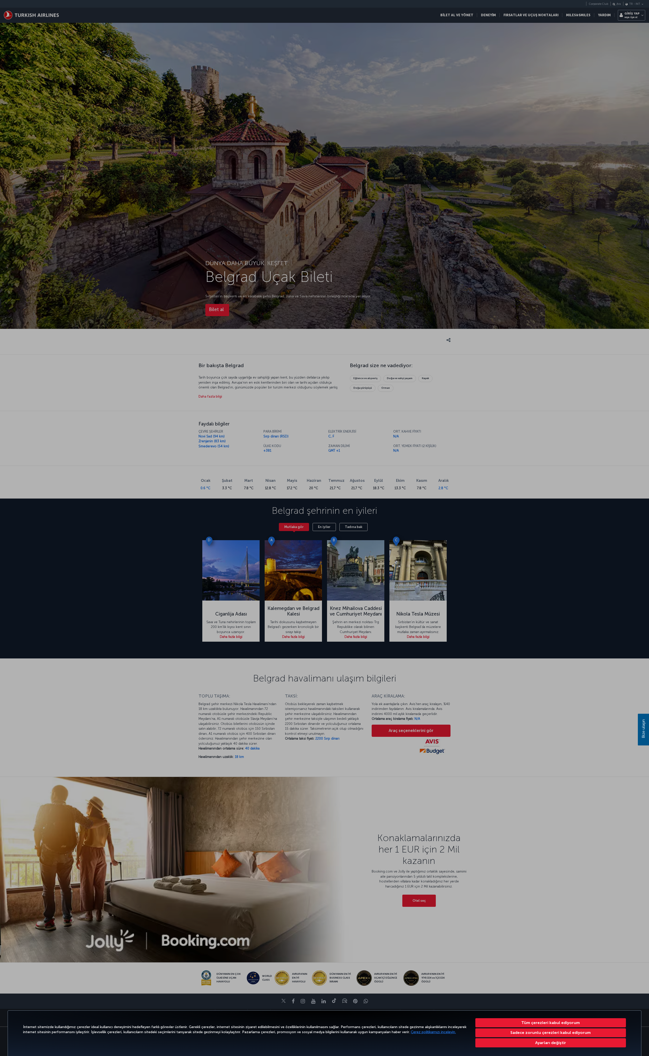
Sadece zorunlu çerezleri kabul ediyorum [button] (550, 1032)
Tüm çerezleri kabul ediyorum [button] (550, 1022)
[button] (550, 1042)
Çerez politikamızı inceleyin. (433, 1032)
